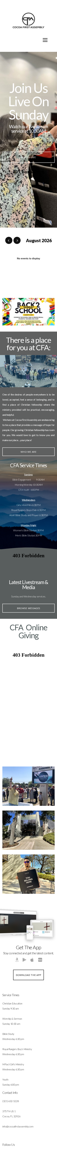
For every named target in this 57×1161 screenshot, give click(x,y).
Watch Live (28, 157)
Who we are (28, 451)
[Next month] (17, 240)
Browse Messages (28, 608)
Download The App (28, 975)
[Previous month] (8, 240)
